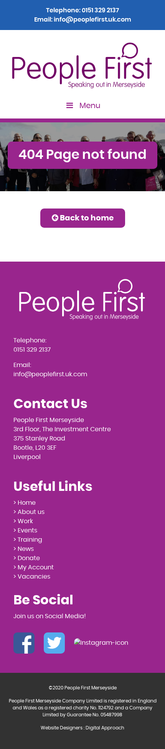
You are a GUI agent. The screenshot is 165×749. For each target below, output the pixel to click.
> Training (27, 540)
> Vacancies (31, 577)
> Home (24, 503)
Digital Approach (105, 728)
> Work (23, 521)
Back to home (86, 218)
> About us (29, 512)
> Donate (26, 558)
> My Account (33, 567)
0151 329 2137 (100, 10)
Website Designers (61, 728)
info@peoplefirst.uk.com (92, 20)
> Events (25, 530)
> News (23, 549)
